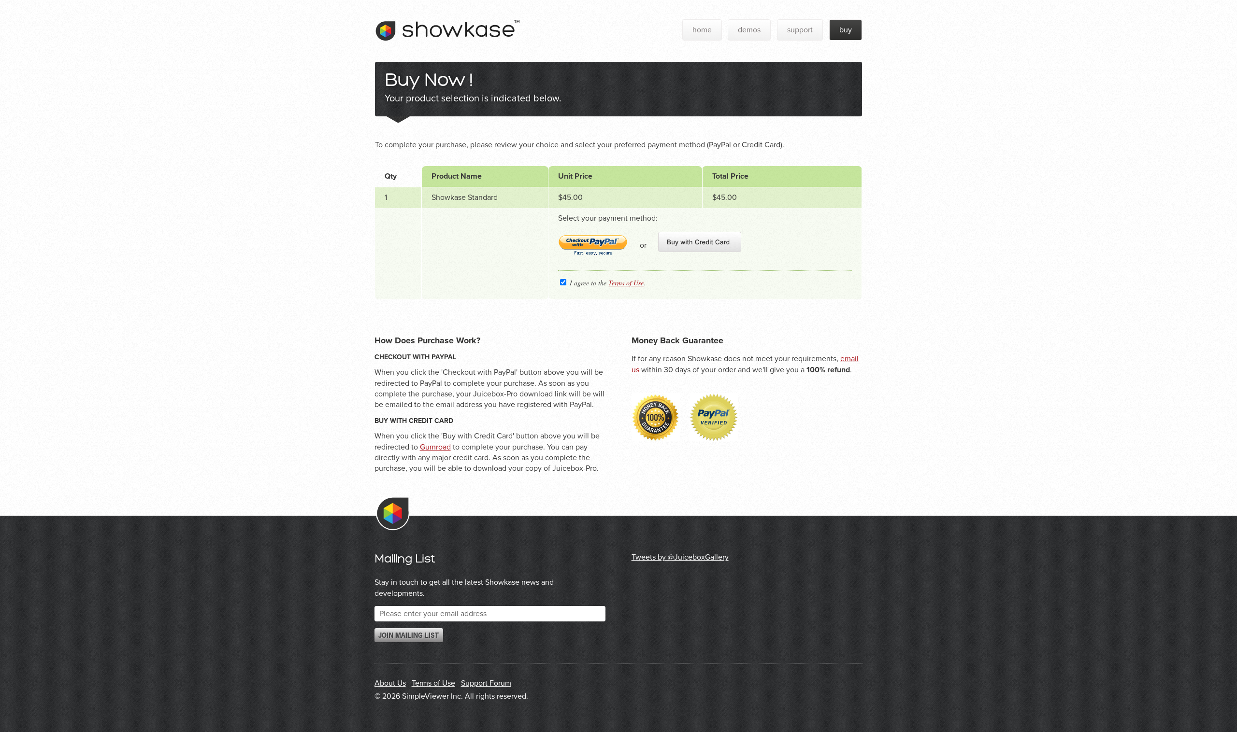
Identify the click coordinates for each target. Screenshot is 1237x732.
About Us (390, 683)
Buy (845, 30)
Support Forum (486, 683)
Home (702, 30)
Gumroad (435, 447)
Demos (749, 30)
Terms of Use (626, 282)
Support (800, 30)
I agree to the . (607, 282)
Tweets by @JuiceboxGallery (680, 557)
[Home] (447, 49)
